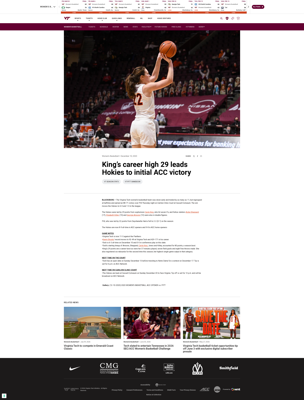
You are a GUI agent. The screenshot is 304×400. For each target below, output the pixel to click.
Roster (116, 27)
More (201, 27)
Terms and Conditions (155, 390)
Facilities (146, 27)
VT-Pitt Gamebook (133, 182)
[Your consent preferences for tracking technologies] (4, 396)
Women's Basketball (110, 156)
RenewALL (131, 18)
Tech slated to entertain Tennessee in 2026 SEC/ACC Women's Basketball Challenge (149, 347)
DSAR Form (171, 390)
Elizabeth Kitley (112, 215)
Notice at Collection (153, 395)
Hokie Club (102, 18)
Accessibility (145, 385)
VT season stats (112, 182)
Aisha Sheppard (192, 212)
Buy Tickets (256, 7)
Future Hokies (161, 27)
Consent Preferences (134, 390)
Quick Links (117, 18)
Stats (135, 27)
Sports (78, 18)
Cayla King (149, 212)
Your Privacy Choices (188, 390)
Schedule (104, 27)
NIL (141, 18)
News (126, 27)
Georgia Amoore (133, 215)
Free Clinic (176, 27)
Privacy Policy (117, 390)
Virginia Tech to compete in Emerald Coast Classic (88, 347)
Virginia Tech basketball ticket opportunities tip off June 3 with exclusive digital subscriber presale (210, 348)
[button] (248, 7)
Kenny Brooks (108, 239)
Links (74, 12)
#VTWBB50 (190, 27)
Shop (150, 18)
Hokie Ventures (164, 18)
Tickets (89, 18)
